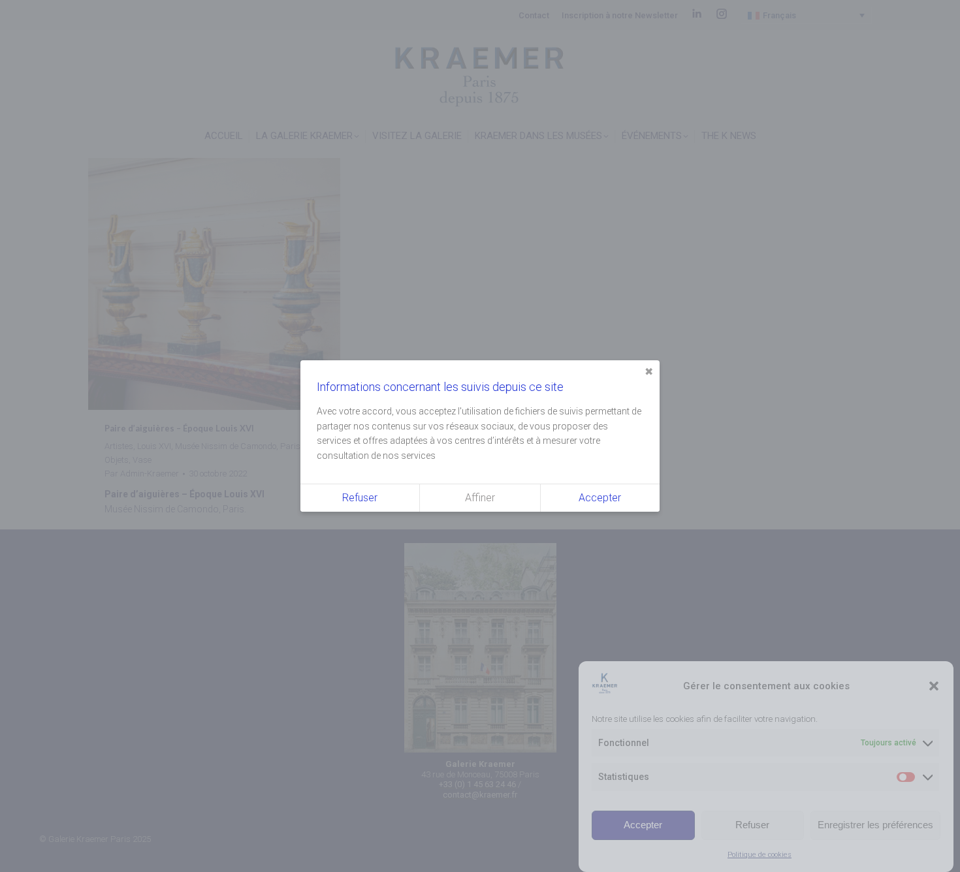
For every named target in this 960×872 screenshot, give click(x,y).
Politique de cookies (760, 854)
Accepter (643, 824)
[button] (933, 686)
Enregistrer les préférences (875, 824)
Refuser (752, 824)
